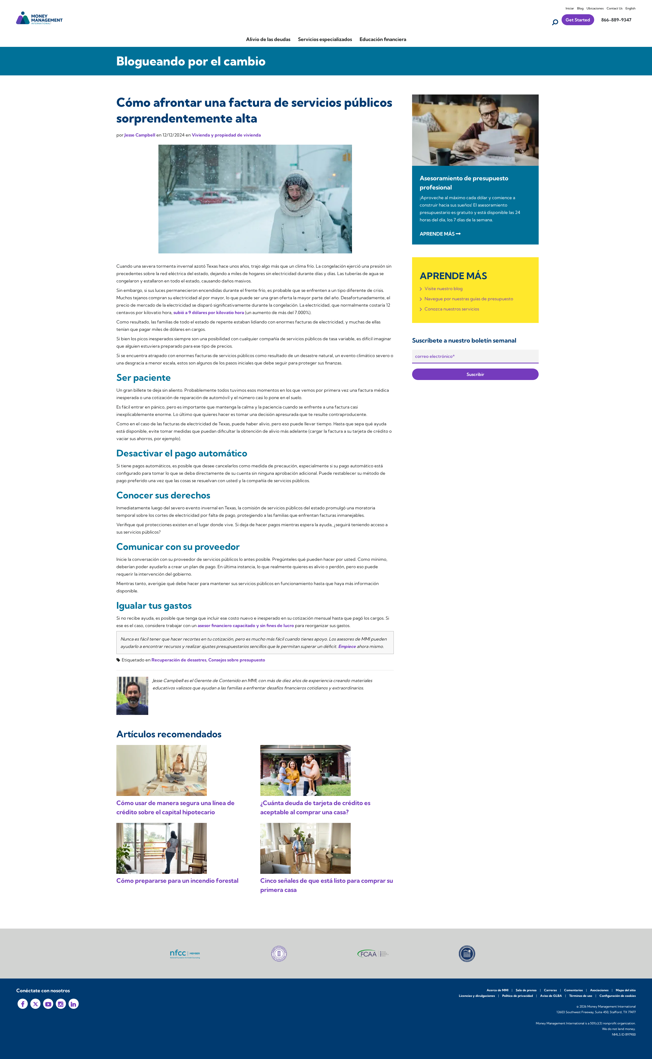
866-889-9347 (616, 19)
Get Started (578, 19)
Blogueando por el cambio (191, 61)
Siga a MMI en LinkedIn (74, 1004)
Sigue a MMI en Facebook (23, 1004)
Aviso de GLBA (551, 996)
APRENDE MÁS (437, 234)
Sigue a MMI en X (35, 1004)
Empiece (347, 646)
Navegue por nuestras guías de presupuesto (469, 298)
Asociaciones (599, 990)
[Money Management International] (39, 17)
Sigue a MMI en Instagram (61, 1004)
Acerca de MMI (497, 990)
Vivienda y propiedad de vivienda (226, 135)
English (630, 8)
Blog (580, 8)
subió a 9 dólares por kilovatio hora (208, 312)
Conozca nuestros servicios (452, 308)
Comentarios (573, 990)
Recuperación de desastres (179, 659)
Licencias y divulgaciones (477, 996)
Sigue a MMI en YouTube (48, 1004)
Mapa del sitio (626, 990)
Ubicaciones (595, 8)
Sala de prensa (526, 990)
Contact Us (614, 8)
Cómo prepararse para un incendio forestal (177, 880)
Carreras (550, 990)
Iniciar (570, 8)
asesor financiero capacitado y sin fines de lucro (246, 625)
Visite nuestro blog (444, 288)
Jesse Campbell (140, 135)
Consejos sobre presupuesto (236, 659)
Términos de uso (580, 996)
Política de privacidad (517, 996)
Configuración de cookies (618, 996)
